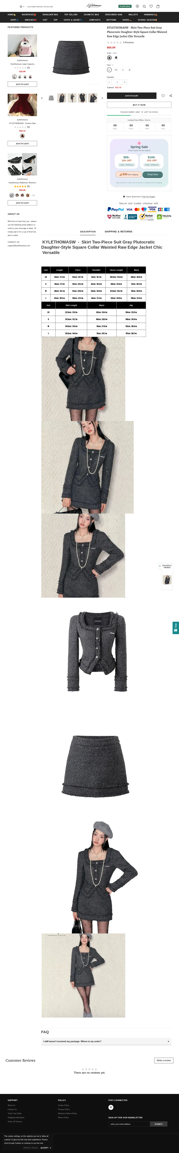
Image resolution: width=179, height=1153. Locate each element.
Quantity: (110, 77)
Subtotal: (110, 87)
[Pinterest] (110, 1107)
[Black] (25, 77)
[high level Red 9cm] (28, 195)
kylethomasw (22, 60)
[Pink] (17, 195)
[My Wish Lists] (151, 7)
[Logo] (94, 6)
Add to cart (22, 84)
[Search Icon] (144, 6)
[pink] (14, 77)
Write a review (164, 1060)
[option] (72, 57)
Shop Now (152, 174)
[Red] (22, 195)
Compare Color (94, 84)
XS (116, 70)
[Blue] (20, 77)
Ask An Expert (148, 197)
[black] (12, 195)
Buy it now (139, 105)
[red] (30, 77)
